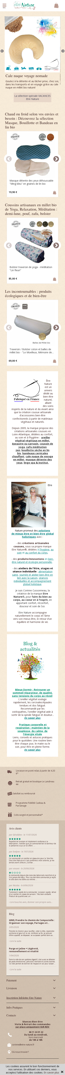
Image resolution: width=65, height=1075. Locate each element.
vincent (16, 880)
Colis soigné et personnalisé (28, 826)
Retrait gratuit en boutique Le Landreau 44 (35, 795)
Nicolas (16, 897)
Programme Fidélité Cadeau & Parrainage (30, 816)
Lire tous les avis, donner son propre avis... (31, 914)
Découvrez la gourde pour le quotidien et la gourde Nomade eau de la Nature (32, 108)
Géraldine (17, 846)
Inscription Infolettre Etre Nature (24, 1009)
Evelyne (16, 863)
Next (63, 56)
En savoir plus (51, 1072)
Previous (2, 56)
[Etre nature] (25, 5)
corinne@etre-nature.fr (23, 1056)
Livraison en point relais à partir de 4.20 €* (35, 784)
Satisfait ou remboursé (24, 805)
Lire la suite (15, 953)
